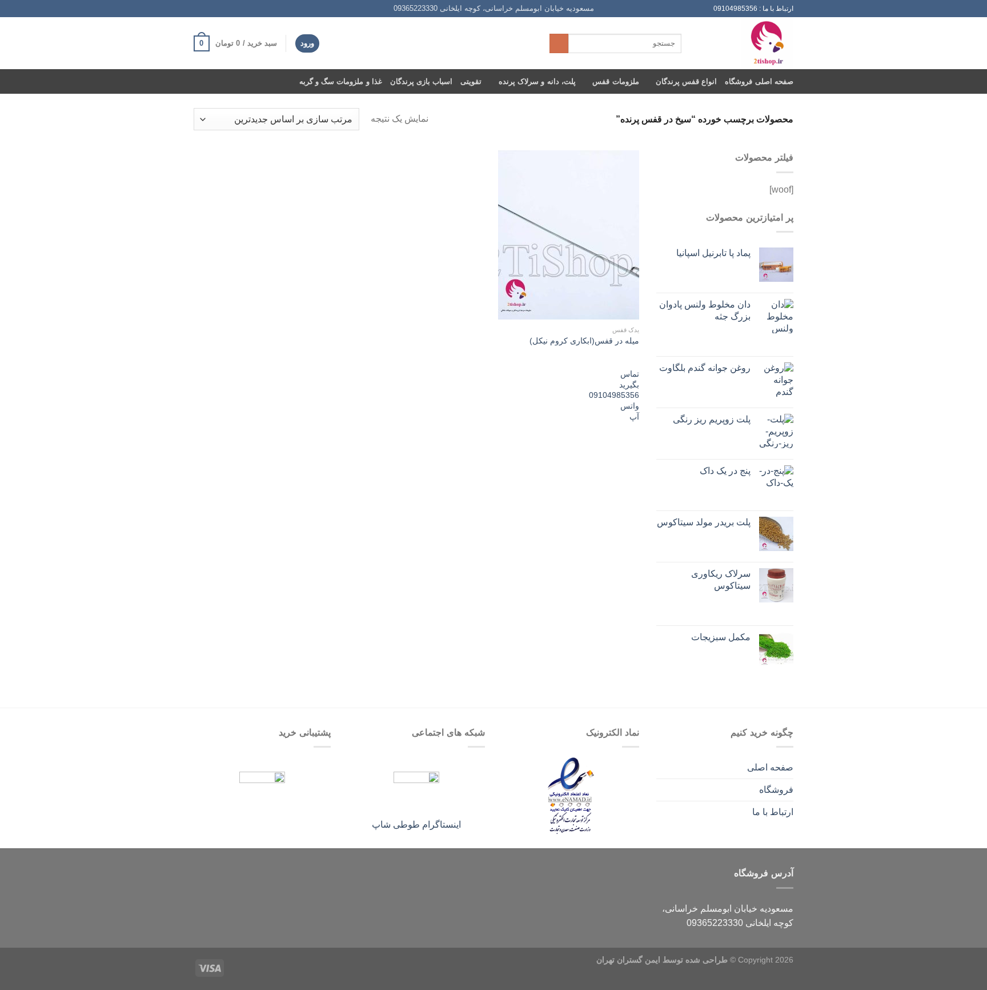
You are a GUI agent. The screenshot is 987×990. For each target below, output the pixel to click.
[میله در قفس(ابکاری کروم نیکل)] (568, 235)
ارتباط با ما (772, 812)
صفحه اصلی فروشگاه (759, 81)
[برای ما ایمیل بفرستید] (221, 9)
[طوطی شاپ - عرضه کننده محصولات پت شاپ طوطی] (746, 43)
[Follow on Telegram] (199, 9)
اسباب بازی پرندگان (421, 81)
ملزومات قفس (615, 81)
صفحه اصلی (770, 767)
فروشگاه (776, 790)
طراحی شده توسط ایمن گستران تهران (662, 959)
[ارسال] (558, 43)
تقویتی (471, 81)
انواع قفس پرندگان (686, 81)
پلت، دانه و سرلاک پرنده (537, 81)
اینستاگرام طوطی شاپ (416, 824)
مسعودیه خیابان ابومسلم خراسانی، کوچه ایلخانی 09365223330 (494, 8)
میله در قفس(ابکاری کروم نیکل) (584, 340)
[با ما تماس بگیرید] (210, 9)
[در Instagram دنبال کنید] (231, 9)
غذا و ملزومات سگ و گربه (340, 81)
